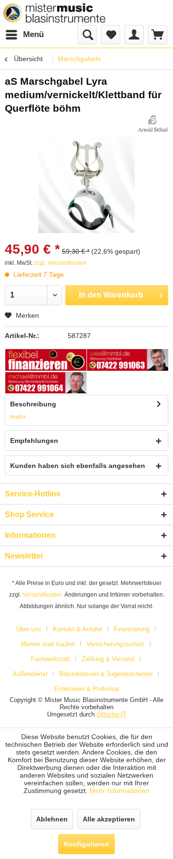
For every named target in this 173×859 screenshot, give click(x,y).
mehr (18, 416)
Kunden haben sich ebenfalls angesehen (77, 465)
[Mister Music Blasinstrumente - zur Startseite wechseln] (54, 13)
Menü (33, 34)
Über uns (28, 629)
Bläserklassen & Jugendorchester (106, 673)
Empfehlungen (34, 440)
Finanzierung (131, 629)
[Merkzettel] (110, 34)
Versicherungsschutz (115, 644)
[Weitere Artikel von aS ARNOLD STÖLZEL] (152, 123)
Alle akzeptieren (109, 819)
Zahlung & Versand (108, 659)
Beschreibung (33, 404)
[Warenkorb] (157, 34)
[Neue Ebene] (46, 360)
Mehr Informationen (119, 790)
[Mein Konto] (134, 34)
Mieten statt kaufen (48, 644)
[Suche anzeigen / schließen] (87, 34)
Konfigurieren (86, 844)
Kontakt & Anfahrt (77, 629)
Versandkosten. (43, 594)
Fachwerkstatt (50, 659)
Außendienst (30, 673)
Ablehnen (52, 819)
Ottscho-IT (111, 714)
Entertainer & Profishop (86, 688)
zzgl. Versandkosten (60, 263)
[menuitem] (24, 34)
